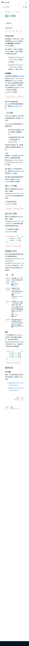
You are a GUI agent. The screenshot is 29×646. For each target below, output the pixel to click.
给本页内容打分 (8, 28)
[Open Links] (26, 2)
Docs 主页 (7, 12)
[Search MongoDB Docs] (23, 7)
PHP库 (17, 12)
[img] (6, 31)
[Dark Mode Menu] (26, 7)
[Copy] (22, 97)
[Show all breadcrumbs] (13, 12)
